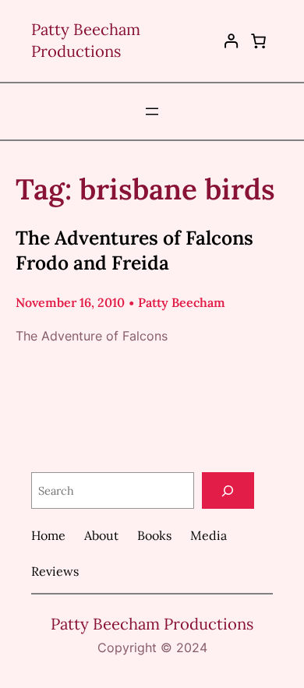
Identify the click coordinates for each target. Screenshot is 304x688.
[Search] (228, 490)
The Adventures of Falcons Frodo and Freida (134, 250)
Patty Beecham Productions (152, 624)
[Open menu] (152, 111)
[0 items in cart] (259, 41)
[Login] (231, 41)
